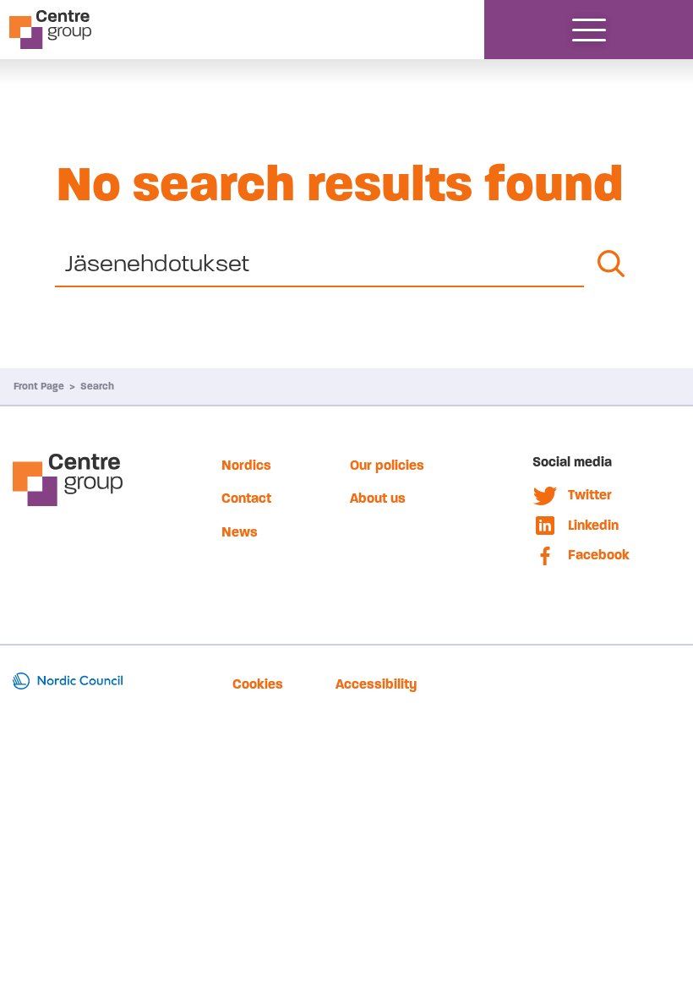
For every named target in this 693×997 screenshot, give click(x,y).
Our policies (387, 465)
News (239, 532)
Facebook (599, 555)
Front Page (39, 386)
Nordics (246, 465)
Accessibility (376, 684)
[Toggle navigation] (589, 29)
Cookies (257, 684)
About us (378, 498)
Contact (246, 498)
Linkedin (593, 525)
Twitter (590, 495)
